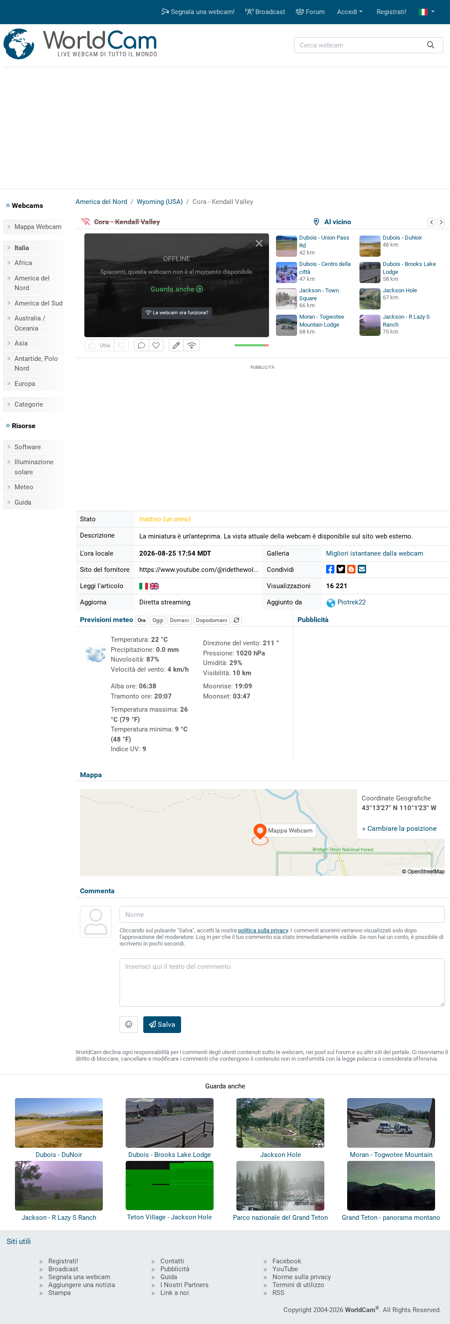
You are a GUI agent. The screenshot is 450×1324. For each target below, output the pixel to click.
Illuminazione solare (34, 467)
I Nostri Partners (184, 1285)
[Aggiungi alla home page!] (156, 345)
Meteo (24, 487)
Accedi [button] (347, 12)
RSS (278, 1293)
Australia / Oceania (30, 323)
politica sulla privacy (263, 930)
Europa (25, 384)
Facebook (286, 1261)
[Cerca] (430, 45)
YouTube (285, 1269)
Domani (179, 620)
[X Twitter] (341, 569)
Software (28, 447)
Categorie (29, 404)
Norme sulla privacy (301, 1277)
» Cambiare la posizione (399, 828)
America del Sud (38, 303)
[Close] (259, 243)
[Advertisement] (225, 127)
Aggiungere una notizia (81, 1285)
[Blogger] (351, 569)
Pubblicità (174, 1269)
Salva (165, 1024)
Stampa (59, 1293)
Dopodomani (211, 620)
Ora (141, 620)
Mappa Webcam (38, 227)
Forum (314, 12)
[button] (427, 12)
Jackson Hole (400, 290)
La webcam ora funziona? (180, 313)
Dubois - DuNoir (402, 237)
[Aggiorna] (237, 620)
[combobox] (368, 45)
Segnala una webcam (79, 1277)
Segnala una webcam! (202, 12)
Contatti (172, 1261)
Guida (23, 502)
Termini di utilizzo (298, 1285)
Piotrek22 (351, 602)
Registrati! (391, 12)
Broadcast (269, 12)
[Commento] (141, 345)
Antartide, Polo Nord (36, 364)
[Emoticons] (129, 1024)
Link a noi (174, 1293)
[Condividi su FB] (330, 569)
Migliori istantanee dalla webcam (374, 553)
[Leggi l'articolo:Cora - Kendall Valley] (143, 586)
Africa (23, 263)
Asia (21, 343)
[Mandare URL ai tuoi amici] (362, 569)
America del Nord (32, 283)
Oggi (157, 620)
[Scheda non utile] (121, 345)
